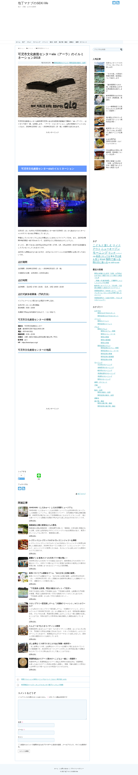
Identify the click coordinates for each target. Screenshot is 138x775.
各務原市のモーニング (106, 367)
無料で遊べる (113, 259)
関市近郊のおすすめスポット (108, 316)
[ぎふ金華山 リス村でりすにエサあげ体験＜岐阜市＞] (23, 648)
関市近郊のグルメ (104, 346)
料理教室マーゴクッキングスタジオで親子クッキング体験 (42, 685)
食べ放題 (111, 262)
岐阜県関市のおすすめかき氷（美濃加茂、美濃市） (114, 98)
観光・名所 (53, 42)
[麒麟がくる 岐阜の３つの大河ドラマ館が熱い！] (23, 562)
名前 (20, 722)
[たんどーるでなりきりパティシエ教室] (23, 630)
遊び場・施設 (63, 42)
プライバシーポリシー (77, 768)
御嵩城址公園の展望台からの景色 (42, 525)
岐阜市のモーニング (105, 370)
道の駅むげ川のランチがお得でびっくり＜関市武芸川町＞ (114, 120)
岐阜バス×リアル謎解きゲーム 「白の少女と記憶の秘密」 (52, 573)
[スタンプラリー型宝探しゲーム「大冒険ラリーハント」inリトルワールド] (23, 608)
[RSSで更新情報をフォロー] (118, 2)
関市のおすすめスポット (106, 313)
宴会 (113, 256)
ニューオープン (110, 248)
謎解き (71, 42)
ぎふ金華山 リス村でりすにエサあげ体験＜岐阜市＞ (50, 644)
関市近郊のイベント (61, 63)
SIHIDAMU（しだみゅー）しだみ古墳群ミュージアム (51, 507)
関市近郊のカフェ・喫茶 (110, 348)
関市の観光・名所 (104, 392)
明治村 (102, 259)
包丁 (23, 42)
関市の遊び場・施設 (105, 403)
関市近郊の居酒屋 (107, 356)
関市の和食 (105, 337)
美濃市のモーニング (105, 376)
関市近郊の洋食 (106, 359)
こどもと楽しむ (102, 245)
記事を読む (32, 520)
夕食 (94, 256)
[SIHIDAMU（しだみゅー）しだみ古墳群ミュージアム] (23, 512)
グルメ (29, 42)
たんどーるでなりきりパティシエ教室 (44, 626)
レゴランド (119, 253)
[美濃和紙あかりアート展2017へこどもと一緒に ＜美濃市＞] (23, 663)
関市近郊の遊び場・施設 (106, 406)
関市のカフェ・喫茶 (108, 331)
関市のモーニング (104, 379)
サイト (20, 737)
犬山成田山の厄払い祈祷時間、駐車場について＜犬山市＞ (114, 152)
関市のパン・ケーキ (108, 334)
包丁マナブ (81, 494)
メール (21, 729)
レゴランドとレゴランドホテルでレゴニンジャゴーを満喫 (52, 540)
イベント (45, 42)
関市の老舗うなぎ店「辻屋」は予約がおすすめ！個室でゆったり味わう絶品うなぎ (108, 276)
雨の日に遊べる (100, 262)
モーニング (36, 42)
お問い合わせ (64, 768)
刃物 (96, 385)
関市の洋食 (105, 343)
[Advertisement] (69, 25)
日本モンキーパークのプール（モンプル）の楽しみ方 (114, 65)
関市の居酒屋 (106, 340)
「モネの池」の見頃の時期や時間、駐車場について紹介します (114, 76)
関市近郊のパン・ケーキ (110, 351)
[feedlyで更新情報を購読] (114, 2)
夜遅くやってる (103, 256)
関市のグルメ (102, 329)
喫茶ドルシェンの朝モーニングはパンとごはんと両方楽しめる (44, 679)
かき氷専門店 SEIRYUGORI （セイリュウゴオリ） (114, 141)
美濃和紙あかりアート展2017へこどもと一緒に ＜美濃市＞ (53, 659)
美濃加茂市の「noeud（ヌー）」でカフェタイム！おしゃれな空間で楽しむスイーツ (108, 293)
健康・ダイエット (81, 42)
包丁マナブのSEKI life (33, 3)
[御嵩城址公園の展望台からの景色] (23, 529)
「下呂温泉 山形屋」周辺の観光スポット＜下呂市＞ (50, 588)
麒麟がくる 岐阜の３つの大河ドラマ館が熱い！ (48, 558)
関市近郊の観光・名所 (77, 63)
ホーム (18, 42)
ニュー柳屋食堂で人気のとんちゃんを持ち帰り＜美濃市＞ (114, 109)
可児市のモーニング (105, 364)
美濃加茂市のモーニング (106, 373)
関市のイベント (103, 321)
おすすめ (97, 311)
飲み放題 (116, 262)
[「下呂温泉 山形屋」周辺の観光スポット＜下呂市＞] (23, 592)
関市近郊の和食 (106, 354)
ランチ (112, 252)
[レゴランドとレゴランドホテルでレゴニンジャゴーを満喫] (23, 544)
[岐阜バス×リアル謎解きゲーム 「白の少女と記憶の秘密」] (23, 577)
